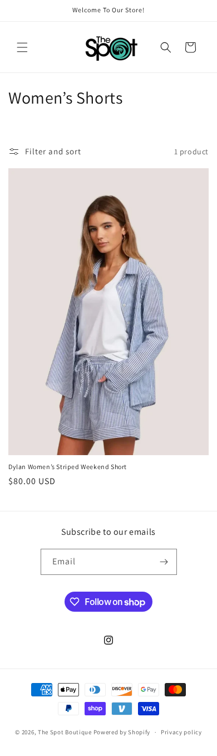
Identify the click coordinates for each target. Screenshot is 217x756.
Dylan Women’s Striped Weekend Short (67, 466)
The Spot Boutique (65, 732)
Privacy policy (181, 732)
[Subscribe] (164, 562)
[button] (22, 47)
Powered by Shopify (122, 732)
